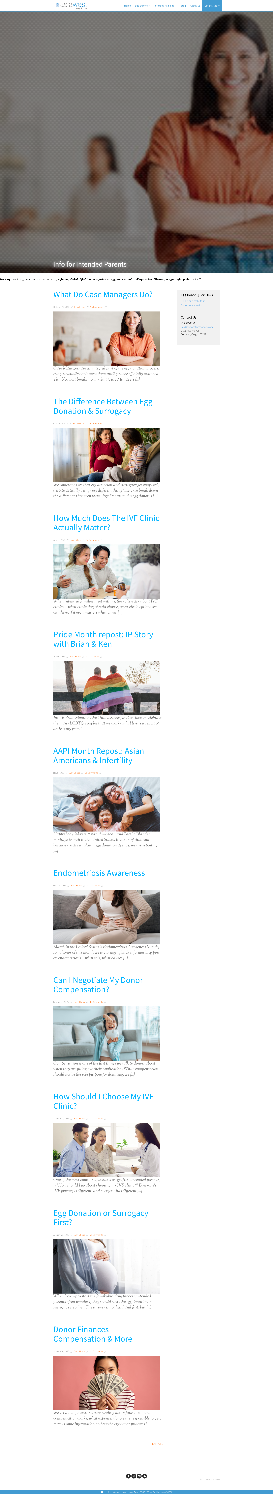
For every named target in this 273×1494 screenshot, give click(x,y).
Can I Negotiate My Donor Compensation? (98, 985)
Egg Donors (141, 5)
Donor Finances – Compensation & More (92, 1334)
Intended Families (164, 5)
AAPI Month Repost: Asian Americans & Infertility (98, 755)
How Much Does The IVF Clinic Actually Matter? (106, 523)
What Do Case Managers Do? (103, 294)
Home (127, 5)
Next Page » (157, 1443)
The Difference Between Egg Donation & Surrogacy (103, 406)
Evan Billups (79, 307)
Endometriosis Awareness (99, 872)
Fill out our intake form (193, 301)
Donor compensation (192, 305)
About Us (195, 5)
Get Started (211, 5)
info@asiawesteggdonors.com (197, 327)
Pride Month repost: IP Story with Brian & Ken (103, 639)
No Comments (96, 307)
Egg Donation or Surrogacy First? (100, 1217)
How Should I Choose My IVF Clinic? (103, 1101)
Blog (183, 5)
